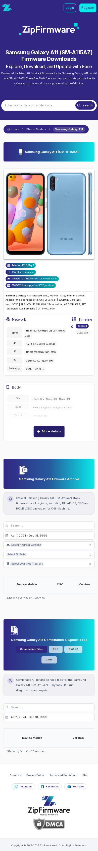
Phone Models (36, 129)
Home (15, 129)
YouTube (78, 786)
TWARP (73, 649)
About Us (15, 775)
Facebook (52, 786)
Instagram (26, 786)
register (87, 8)
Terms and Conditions (63, 775)
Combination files (31, 649)
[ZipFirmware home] (7, 7)
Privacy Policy (35, 775)
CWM (49, 659)
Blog (85, 775)
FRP (55, 649)
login (70, 8)
